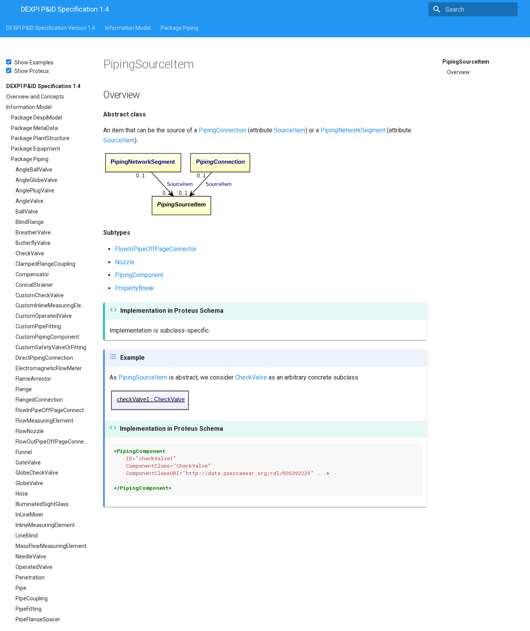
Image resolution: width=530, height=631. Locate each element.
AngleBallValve (34, 169)
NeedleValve (31, 556)
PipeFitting (29, 609)
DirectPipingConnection (44, 358)
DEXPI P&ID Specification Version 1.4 (50, 28)
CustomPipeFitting (38, 326)
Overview (458, 72)
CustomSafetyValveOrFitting (51, 347)
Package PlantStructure (40, 138)
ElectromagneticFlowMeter (49, 368)
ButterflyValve (33, 243)
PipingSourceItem (465, 62)
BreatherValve (33, 232)
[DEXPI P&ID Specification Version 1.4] (7, 10)
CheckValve (30, 253)
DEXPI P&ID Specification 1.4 (43, 86)
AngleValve (29, 201)
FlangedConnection (39, 400)
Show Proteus (31, 71)
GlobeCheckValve (37, 473)
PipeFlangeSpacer (38, 619)
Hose (22, 494)
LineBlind (27, 535)
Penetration (30, 577)
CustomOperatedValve (44, 316)
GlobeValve (29, 483)
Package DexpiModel (36, 117)
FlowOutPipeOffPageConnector (52, 442)
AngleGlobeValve (36, 180)
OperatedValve (34, 567)
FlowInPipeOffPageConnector (52, 410)
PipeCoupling (32, 598)
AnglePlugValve (35, 190)
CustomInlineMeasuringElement (52, 305)
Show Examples (34, 62)
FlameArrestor (33, 379)
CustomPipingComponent (47, 337)
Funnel (24, 452)
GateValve (28, 462)
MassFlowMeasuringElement (51, 546)
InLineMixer (29, 514)
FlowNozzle (30, 431)
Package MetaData (34, 128)
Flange (24, 389)
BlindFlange (30, 222)
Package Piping (179, 28)
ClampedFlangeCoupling (45, 264)
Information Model (128, 28)
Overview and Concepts (35, 97)
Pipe (21, 588)
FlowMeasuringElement (44, 421)
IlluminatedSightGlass (42, 504)
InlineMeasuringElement (45, 525)
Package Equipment (35, 149)
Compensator (32, 274)
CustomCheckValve (40, 295)
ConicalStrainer (34, 285)
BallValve (27, 211)
